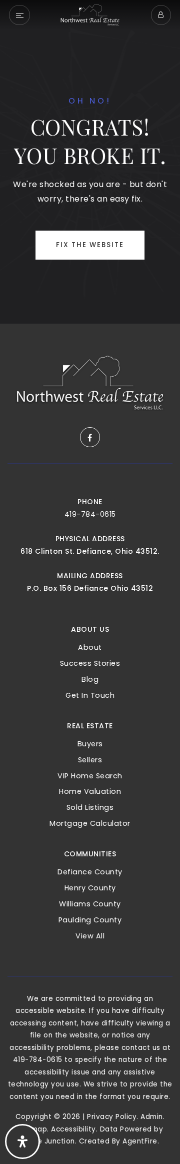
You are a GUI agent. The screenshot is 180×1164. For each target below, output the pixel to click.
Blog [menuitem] (90, 679)
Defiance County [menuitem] (90, 872)
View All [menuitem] (90, 936)
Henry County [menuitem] (90, 888)
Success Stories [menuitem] (90, 663)
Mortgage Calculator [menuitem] (90, 823)
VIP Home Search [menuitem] (90, 776)
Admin (151, 1116)
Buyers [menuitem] (90, 744)
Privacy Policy (111, 1116)
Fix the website (90, 245)
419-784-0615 (90, 514)
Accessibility (73, 1129)
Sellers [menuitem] (90, 760)
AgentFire (140, 1141)
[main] (90, 162)
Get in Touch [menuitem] (90, 695)
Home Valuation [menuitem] (90, 791)
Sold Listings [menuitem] (90, 807)
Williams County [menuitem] (90, 904)
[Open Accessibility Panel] (22, 1141)
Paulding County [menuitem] (90, 920)
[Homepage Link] (90, 14)
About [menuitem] (90, 647)
